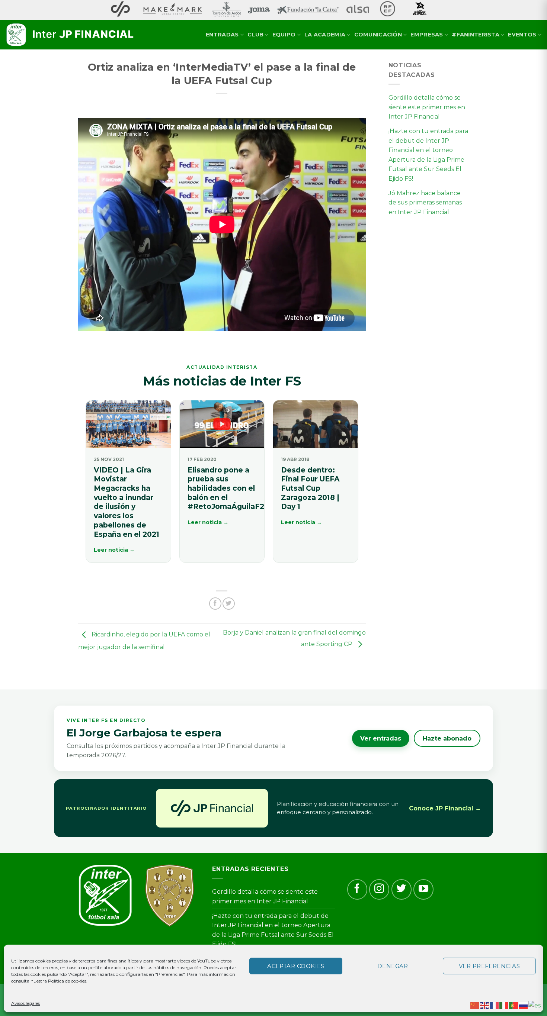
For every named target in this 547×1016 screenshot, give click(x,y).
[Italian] (504, 1005)
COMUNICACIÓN (378, 34)
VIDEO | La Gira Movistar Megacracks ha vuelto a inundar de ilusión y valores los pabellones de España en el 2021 (126, 502)
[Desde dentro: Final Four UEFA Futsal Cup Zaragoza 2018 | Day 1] (315, 424)
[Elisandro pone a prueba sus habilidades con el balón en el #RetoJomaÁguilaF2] (222, 424)
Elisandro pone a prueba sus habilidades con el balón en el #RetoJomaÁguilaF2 (226, 488)
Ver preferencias (489, 966)
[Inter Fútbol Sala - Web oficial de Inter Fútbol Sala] (71, 35)
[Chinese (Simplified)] (475, 1005)
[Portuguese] (514, 1005)
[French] (494, 1005)
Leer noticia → (114, 549)
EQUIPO (284, 34)
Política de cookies (67, 981)
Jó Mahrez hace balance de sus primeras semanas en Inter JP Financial (425, 203)
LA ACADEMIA (324, 34)
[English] (485, 1005)
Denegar (392, 966)
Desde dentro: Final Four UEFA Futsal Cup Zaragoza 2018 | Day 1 (310, 488)
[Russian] (523, 1005)
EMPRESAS (426, 34)
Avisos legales (25, 1003)
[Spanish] (534, 1005)
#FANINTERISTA (475, 34)
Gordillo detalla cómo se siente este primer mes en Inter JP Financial (426, 107)
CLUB (255, 34)
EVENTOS (522, 34)
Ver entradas (380, 738)
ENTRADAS (222, 34)
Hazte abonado (447, 738)
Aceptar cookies (295, 966)
